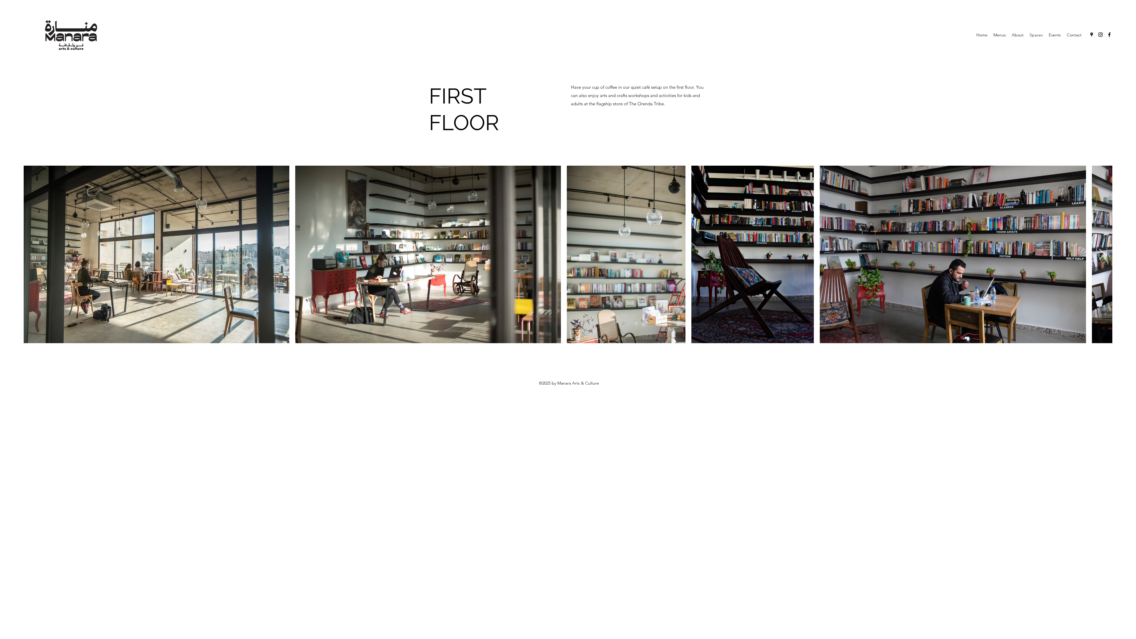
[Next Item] (1102, 254)
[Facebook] (1109, 35)
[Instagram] (1100, 35)
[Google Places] (1092, 35)
